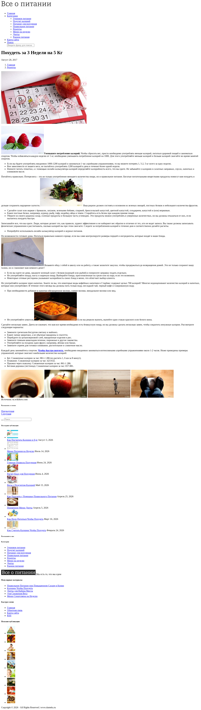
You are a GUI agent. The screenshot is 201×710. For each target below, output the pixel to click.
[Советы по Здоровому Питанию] (11, 642)
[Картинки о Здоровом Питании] (11, 650)
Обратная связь (14, 610)
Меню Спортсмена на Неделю (22, 596)
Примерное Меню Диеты (20, 507)
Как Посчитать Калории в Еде (22, 440)
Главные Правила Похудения (21, 462)
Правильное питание (23, 26)
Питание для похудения (25, 24)
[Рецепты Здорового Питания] (11, 659)
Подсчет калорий (21, 21)
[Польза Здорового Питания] (11, 668)
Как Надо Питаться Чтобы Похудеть (25, 519)
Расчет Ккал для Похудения (21, 474)
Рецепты (17, 29)
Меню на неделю (21, 32)
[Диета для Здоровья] (11, 676)
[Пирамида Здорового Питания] (11, 633)
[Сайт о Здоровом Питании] (11, 702)
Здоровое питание (22, 18)
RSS (9, 615)
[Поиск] (2, 420)
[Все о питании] (26, 5)
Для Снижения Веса (17, 593)
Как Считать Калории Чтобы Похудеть (26, 530)
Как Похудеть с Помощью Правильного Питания (32, 496)
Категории (12, 16)
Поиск (10, 42)
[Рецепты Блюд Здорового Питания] (11, 694)
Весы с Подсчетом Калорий (21, 485)
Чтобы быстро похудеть (50, 350)
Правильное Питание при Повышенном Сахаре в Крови (35, 585)
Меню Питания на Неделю (20, 451)
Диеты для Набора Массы (20, 591)
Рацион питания (21, 37)
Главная (11, 13)
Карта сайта (13, 39)
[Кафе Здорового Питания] (11, 685)
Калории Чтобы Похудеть (20, 588)
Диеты (16, 34)
